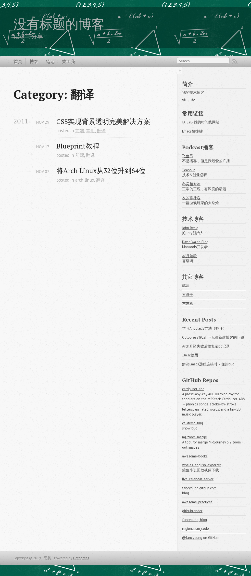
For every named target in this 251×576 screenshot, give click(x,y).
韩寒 (185, 285)
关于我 (68, 61)
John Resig (190, 228)
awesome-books (195, 456)
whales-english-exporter (201, 465)
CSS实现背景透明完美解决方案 (103, 121)
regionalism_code (195, 528)
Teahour (188, 170)
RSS (235, 61)
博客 (34, 61)
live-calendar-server (197, 479)
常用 (90, 131)
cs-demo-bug (192, 423)
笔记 (50, 61)
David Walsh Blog (195, 242)
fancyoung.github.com (199, 488)
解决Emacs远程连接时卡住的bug (208, 364)
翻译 (101, 131)
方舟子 (187, 294)
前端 (79, 131)
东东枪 (187, 303)
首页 (17, 61)
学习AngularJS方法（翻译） (204, 328)
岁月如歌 (189, 256)
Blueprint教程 (77, 146)
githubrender (192, 511)
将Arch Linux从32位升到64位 (101, 170)
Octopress (81, 558)
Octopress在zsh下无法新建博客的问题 (213, 337)
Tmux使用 (190, 355)
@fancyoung (192, 537)
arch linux (84, 180)
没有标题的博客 (58, 23)
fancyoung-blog (194, 519)
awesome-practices (197, 502)
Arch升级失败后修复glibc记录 (206, 346)
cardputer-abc (193, 389)
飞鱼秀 (187, 156)
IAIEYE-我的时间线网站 (200, 122)
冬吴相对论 (191, 184)
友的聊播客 (191, 198)
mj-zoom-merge (194, 437)
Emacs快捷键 (192, 131)
